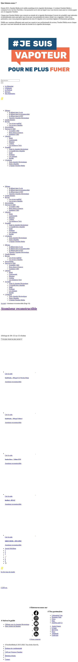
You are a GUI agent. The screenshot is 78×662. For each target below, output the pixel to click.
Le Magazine (9, 86)
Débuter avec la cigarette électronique (17, 624)
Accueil (3, 303)
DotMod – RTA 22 (10, 500)
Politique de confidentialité (13, 648)
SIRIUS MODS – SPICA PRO (13, 541)
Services (7, 92)
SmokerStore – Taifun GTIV (13, 459)
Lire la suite (8, 374)
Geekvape (55, 635)
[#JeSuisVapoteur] (39, 71)
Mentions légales (10, 656)
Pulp (53, 621)
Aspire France (56, 626)
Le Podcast (8, 90)
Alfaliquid (55, 633)
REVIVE (55, 630)
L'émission (8, 88)
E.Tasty (54, 628)
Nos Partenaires (10, 93)
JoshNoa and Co (57, 623)
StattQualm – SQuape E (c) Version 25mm (17, 378)
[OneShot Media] (16, 183)
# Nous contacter (35, 639)
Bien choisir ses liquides (13, 626)
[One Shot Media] (17, 100)
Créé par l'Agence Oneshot (13, 652)
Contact (7, 659)
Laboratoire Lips (57, 615)
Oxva (53, 619)
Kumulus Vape (56, 617)
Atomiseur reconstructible (13, 382)
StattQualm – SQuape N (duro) (13, 418)
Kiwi (53, 632)
